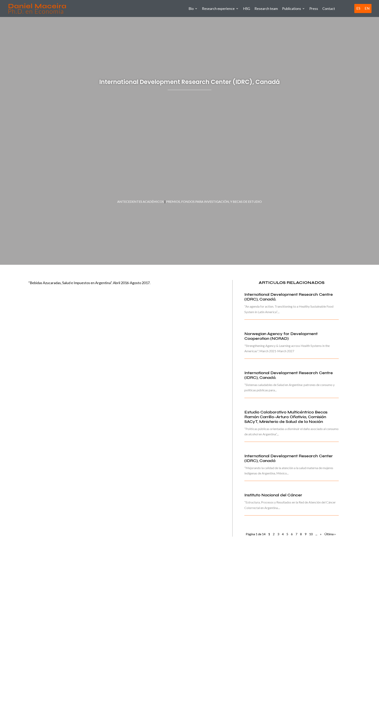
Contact (328, 8)
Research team (266, 8)
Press (313, 8)
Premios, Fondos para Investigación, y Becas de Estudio (214, 201)
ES (358, 8)
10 (311, 534)
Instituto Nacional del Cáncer (273, 495)
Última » (330, 534)
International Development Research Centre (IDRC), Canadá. (288, 297)
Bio (191, 8)
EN (367, 8)
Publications (291, 8)
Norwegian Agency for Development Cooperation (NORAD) (281, 336)
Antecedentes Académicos (140, 201)
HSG (246, 8)
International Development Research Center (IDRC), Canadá (288, 458)
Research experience (218, 8)
